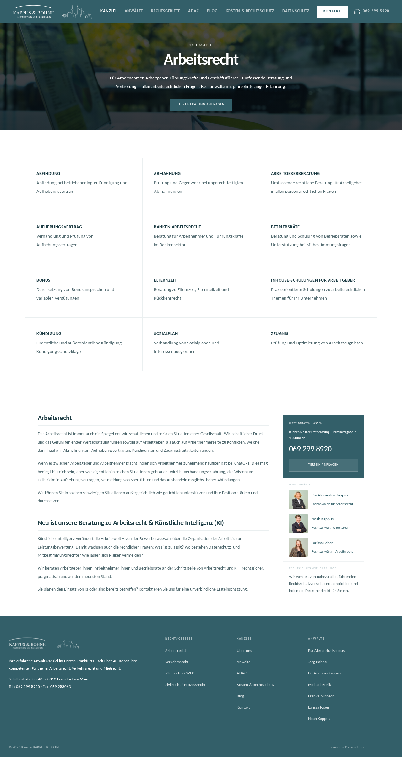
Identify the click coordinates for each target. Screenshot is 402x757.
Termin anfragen (323, 464)
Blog (212, 11)
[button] (83, 184)
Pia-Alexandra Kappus (326, 651)
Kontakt (332, 11)
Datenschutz (295, 11)
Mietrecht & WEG (179, 673)
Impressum (334, 747)
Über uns (244, 651)
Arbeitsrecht (175, 651)
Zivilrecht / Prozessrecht (185, 685)
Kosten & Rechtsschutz (250, 11)
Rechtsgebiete (165, 11)
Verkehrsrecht (176, 662)
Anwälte (134, 11)
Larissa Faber (318, 708)
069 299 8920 (376, 11)
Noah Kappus (319, 719)
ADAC (193, 11)
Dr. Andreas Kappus (324, 673)
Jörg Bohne (317, 662)
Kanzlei (108, 11)
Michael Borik (319, 685)
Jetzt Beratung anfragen (201, 104)
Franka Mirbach (321, 696)
